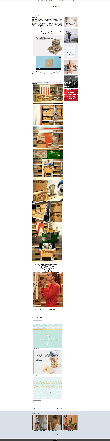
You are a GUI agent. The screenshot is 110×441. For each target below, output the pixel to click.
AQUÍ (56, 76)
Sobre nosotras (37, 0)
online (37, 77)
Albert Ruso (52, 82)
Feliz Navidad (36, 375)
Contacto (66, 0)
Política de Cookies (83, 439)
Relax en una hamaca (37, 320)
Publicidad (55, 0)
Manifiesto (42, 0)
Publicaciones (61, 0)
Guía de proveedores (49, 0)
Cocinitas (35, 322)
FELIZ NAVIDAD (37, 348)
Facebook (47, 18)
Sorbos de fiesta (36, 402)
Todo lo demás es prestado (40, 29)
